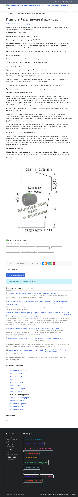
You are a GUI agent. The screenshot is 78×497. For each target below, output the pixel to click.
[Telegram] (48, 263)
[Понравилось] (8, 263)
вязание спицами (43, 248)
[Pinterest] (54, 263)
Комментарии (12, 269)
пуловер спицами (33, 480)
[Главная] (6, 13)
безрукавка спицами (27, 248)
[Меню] (8, 9)
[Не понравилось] (12, 263)
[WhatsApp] (51, 263)
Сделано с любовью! (13, 494)
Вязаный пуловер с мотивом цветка (47, 328)
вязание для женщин (29, 251)
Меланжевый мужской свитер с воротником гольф (56, 350)
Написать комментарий (15, 275)
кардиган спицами (32, 476)
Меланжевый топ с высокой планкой (48, 338)
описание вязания (13, 251)
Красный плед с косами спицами (44, 293)
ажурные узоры (31, 472)
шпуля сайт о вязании (46, 251)
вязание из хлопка (32, 485)
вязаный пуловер (32, 457)
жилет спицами (13, 248)
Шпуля (38, 263)
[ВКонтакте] (43, 263)
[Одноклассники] (46, 263)
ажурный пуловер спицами (34, 443)
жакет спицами (47, 476)
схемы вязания (57, 248)
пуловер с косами (32, 453)
